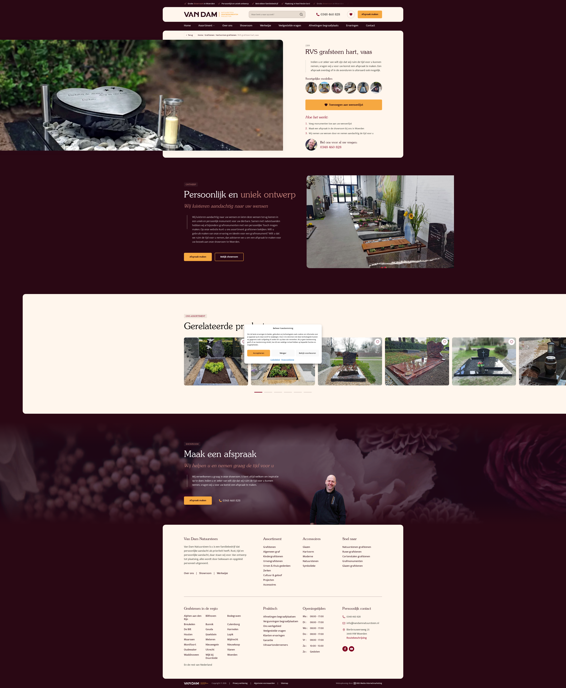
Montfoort (190, 645)
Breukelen (189, 624)
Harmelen (232, 629)
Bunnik (209, 624)
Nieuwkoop (233, 645)
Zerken (267, 570)
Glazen (306, 547)
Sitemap (284, 683)
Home (187, 25)
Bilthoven (211, 616)
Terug (190, 35)
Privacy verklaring (240, 683)
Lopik (230, 634)
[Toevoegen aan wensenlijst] (243, 342)
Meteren (210, 639)
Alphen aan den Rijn (192, 618)
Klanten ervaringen (274, 635)
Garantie (268, 640)
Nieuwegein (212, 645)
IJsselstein (211, 634)
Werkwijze (265, 25)
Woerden (232, 655)
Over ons (227, 25)
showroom (294, 4)
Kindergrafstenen (273, 556)
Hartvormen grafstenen (226, 35)
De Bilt (187, 629)
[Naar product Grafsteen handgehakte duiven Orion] (216, 361)
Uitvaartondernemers (275, 645)
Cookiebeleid (275, 359)
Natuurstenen (311, 561)
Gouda (209, 629)
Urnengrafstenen (273, 561)
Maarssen (189, 639)
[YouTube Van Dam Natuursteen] (351, 648)
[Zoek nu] (301, 14)
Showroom (246, 25)
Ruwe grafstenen (352, 552)
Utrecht (210, 650)
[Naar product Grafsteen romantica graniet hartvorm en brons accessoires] (417, 361)
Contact (370, 25)
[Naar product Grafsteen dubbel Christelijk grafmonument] (484, 361)
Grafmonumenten (352, 561)
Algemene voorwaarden (264, 683)
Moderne (308, 556)
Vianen (231, 650)
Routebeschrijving (357, 638)
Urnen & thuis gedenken (277, 566)
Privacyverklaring (287, 359)
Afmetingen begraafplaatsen (279, 617)
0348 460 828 (330, 147)
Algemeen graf (271, 552)
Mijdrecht (232, 639)
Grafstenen (209, 35)
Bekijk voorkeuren (307, 353)
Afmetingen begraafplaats (323, 25)
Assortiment (205, 25)
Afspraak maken (198, 257)
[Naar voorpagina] (211, 14)
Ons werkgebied (272, 626)
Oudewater (190, 650)
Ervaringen (352, 25)
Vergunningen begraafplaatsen (280, 621)
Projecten (268, 580)
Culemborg (233, 624)
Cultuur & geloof (272, 575)
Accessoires (269, 585)
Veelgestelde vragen (290, 25)
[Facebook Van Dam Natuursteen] (345, 648)
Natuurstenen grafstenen (356, 547)
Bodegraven (234, 616)
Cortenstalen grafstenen (356, 556)
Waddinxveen (191, 655)
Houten (188, 634)
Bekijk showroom (229, 257)
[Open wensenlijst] (351, 14)
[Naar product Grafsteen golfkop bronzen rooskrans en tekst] (350, 361)
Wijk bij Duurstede (212, 656)
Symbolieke (309, 566)
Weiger (283, 353)
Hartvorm (308, 552)
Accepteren (258, 353)
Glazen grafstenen (352, 566)
